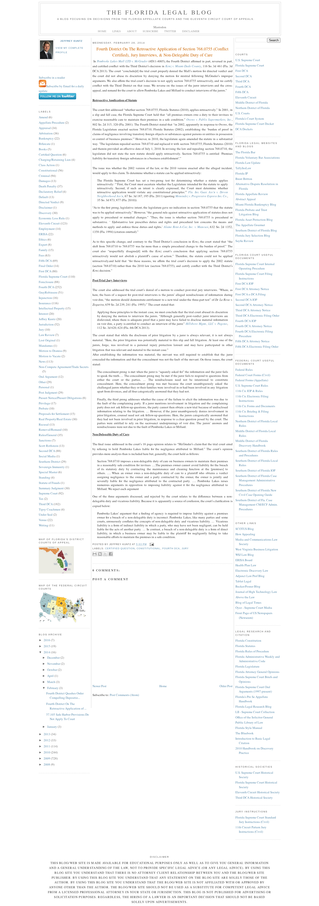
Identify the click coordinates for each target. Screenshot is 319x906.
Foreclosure (46, 282)
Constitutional (48, 170)
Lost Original (47, 340)
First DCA (45, 271)
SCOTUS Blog (244, 529)
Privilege (44, 403)
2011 (47, 746)
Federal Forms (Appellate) (251, 380)
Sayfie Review (244, 241)
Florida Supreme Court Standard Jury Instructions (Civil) (255, 819)
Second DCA (47, 451)
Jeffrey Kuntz (71, 41)
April (50, 676)
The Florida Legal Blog (160, 12)
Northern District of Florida (252, 108)
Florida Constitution (248, 640)
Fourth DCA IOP (245, 321)
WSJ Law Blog (244, 555)
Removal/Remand (50, 429)
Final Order (46, 266)
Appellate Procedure (51, 122)
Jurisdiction (46, 324)
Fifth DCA (45, 261)
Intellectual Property (52, 308)
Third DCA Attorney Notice (252, 310)
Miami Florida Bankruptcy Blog (255, 204)
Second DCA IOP (246, 299)
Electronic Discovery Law (251, 570)
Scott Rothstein (48, 446)
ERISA (43, 234)
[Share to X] (105, 554)
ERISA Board (243, 560)
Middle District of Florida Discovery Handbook (251, 443)
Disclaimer (45, 207)
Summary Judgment (51, 488)
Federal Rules (244, 369)
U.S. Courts (242, 113)
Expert (43, 244)
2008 (47, 764)
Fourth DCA (46, 287)
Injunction (45, 298)
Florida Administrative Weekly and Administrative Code (257, 658)
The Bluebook (244, 733)
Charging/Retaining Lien (55, 159)
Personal (44, 387)
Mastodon (159, 27)
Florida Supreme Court (53, 276)
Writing (43, 525)
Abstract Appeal (245, 199)
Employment (47, 229)
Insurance (45, 303)
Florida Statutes (245, 646)
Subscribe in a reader (52, 77)
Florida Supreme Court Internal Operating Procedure (255, 266)
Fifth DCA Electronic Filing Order (256, 346)
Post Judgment (48, 392)
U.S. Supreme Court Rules (251, 385)
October (52, 670)
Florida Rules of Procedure (252, 651)
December (53, 657)
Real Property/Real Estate (55, 419)
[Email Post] (151, 544)
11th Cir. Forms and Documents (255, 406)
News (42, 361)
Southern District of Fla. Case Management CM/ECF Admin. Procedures (256, 504)
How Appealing (245, 534)
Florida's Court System (249, 118)
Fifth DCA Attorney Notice (252, 341)
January (52, 726)
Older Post (226, 686)
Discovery (45, 213)
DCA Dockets (244, 129)
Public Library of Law (249, 722)
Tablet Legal (243, 581)
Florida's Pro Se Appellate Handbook (251, 699)
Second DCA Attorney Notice (254, 305)
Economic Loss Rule (52, 218)
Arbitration (46, 133)
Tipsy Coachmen (49, 509)
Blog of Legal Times (248, 602)
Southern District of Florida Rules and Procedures (256, 453)
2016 (47, 640)
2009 (47, 758)
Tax (41, 499)
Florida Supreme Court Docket (254, 124)
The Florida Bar (245, 152)
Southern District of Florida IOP (255, 470)
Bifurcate (44, 144)
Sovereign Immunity (52, 467)
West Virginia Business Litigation (256, 549)
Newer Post (99, 686)
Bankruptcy (46, 138)
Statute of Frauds (49, 483)
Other (42, 382)
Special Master (48, 472)
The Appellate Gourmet (250, 225)
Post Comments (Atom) (124, 695)
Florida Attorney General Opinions (257, 672)
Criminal (44, 176)
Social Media (47, 456)
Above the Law (245, 597)
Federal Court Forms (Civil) (252, 375)
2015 (47, 646)
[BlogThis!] (100, 554)
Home (163, 686)
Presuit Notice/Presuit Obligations (60, 398)
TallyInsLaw (243, 168)
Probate (43, 408)
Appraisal (45, 128)
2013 (47, 734)
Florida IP (241, 173)
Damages (44, 181)
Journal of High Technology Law (256, 592)
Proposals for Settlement (54, 414)
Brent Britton (243, 179)
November (54, 663)
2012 (47, 740)
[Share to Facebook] (110, 554)
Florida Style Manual (248, 728)
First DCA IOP (244, 283)
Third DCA (46, 504)
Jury (41, 329)
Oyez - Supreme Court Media (253, 607)
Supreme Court (48, 493)
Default (43, 197)
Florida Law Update (247, 163)
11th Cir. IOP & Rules (249, 391)
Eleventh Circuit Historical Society (257, 792)
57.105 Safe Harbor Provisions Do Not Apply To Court (67, 716)
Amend (43, 117)
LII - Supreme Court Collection (255, 712)
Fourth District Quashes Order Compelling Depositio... (65, 695)
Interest (43, 313)
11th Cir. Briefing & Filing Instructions (252, 413)
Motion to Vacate (50, 356)
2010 (47, 752)
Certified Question (50, 154)
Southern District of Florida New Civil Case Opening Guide (255, 492)
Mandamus (46, 345)
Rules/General (48, 435)
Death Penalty (48, 186)
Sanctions (45, 440)
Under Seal (46, 514)
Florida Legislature (247, 666)
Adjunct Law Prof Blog (250, 576)
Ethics (43, 239)
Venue (43, 520)
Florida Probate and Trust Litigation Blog (251, 212)
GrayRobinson (48, 292)
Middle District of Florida (251, 102)
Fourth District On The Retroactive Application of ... (66, 706)
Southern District (49, 461)
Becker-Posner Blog (247, 586)
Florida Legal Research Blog (253, 706)
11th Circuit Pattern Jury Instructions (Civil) (250, 829)
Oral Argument (48, 376)
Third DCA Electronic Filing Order (257, 315)
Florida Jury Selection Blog (252, 235)
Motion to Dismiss (50, 351)
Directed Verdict (49, 202)
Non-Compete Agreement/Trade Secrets (64, 367)
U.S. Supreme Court (247, 60)
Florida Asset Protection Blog (254, 219)
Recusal (44, 424)
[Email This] (94, 554)
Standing (44, 477)
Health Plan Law (245, 565)
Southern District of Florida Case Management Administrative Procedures (256, 480)
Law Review (46, 335)
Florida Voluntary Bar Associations (257, 157)
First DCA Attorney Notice (252, 289)
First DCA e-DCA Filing (250, 294)
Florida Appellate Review (251, 194)
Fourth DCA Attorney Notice (253, 326)
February (53, 688)
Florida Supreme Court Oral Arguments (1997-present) (253, 689)
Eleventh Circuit (49, 223)
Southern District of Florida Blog (256, 230)
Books (43, 149)
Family (43, 250)
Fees (41, 255)
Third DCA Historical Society (254, 797)
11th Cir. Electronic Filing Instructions (252, 398)
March (51, 682)
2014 (47, 652)
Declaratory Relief (50, 191)
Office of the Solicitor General (254, 717)
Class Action (47, 165)
